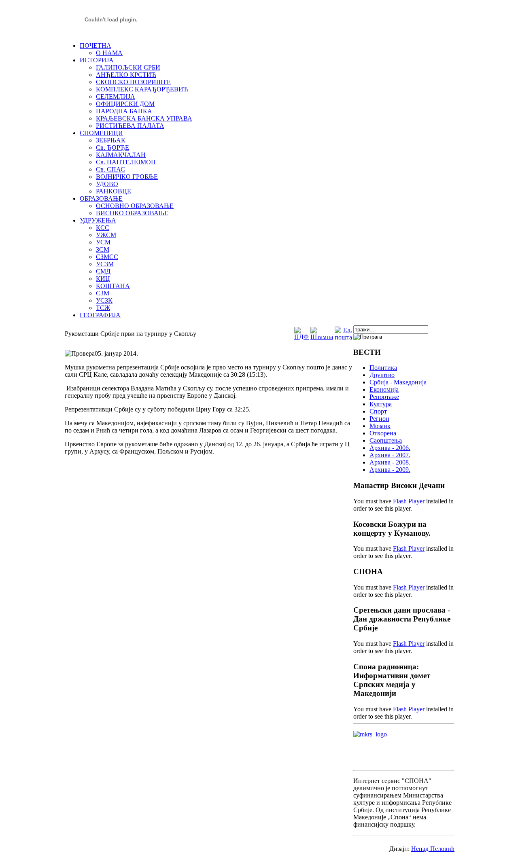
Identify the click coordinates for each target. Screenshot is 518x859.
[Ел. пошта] (343, 337)
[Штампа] (321, 336)
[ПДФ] (301, 336)
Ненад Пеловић (432, 848)
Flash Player (409, 501)
